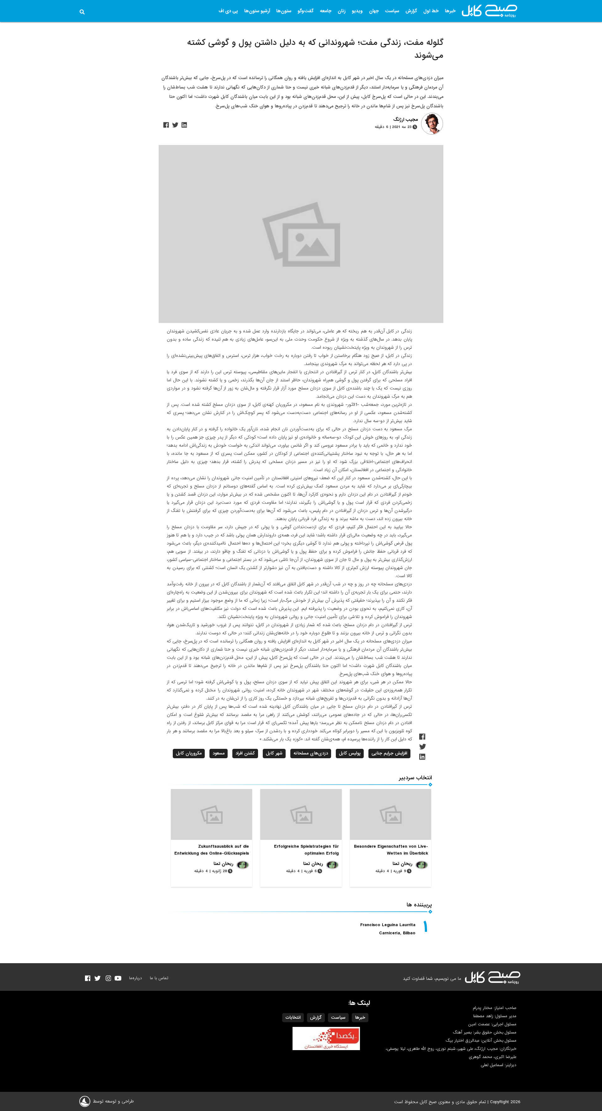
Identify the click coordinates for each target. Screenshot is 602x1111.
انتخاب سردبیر (415, 778)
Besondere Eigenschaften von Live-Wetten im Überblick (391, 850)
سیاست (392, 11)
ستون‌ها (283, 11)
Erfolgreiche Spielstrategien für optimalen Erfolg (306, 850)
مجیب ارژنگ (405, 120)
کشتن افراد (245, 753)
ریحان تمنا (402, 863)
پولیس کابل (350, 753)
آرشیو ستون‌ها (257, 11)
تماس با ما (159, 978)
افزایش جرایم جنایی (389, 753)
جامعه (325, 11)
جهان (374, 11)
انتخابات (293, 1017)
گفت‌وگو (306, 11)
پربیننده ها (419, 905)
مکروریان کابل (189, 753)
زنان (342, 11)
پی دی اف (228, 11)
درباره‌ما (135, 978)
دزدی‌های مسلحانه (310, 753)
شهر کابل (274, 753)
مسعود (218, 753)
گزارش (411, 11)
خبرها (450, 11)
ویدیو (357, 11)
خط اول (431, 11)
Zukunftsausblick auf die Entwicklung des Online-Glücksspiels (211, 850)
